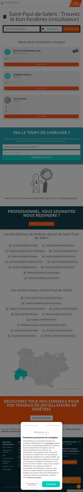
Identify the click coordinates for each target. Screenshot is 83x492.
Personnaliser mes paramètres (32, 484)
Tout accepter (51, 484)
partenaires (50, 443)
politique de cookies (34, 477)
